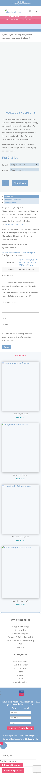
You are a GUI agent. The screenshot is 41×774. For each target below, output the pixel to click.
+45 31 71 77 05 (20, 2)
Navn (5, 318)
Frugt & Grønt (20, 668)
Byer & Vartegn (16, 35)
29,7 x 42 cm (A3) (26, 260)
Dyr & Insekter (21, 665)
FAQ (20, 644)
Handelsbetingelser (20, 634)
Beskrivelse (8, 196)
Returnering (20, 630)
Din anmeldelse (9, 302)
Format (5, 165)
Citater (20, 675)
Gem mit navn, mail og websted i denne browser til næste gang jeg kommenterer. (17, 337)
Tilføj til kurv (20, 183)
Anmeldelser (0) (10, 202)
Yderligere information (12, 199)
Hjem (4, 35)
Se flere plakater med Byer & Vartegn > (18, 253)
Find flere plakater (13, 770)
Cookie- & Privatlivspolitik (20, 637)
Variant (5, 170)
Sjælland (28, 35)
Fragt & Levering (20, 627)
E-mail (5, 324)
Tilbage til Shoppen (11, 765)
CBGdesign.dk (31, 739)
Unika (20, 679)
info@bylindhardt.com (14, 224)
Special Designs (20, 682)
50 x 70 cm (28, 265)
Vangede (6, 38)
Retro (20, 672)
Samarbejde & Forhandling (20, 641)
